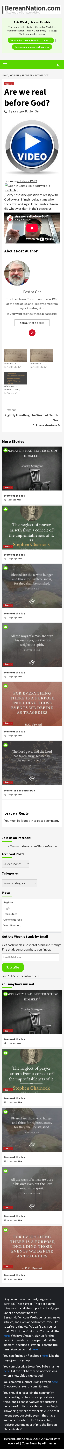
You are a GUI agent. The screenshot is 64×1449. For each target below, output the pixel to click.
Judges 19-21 (28, 181)
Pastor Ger (32, 111)
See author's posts (32, 322)
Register (8, 902)
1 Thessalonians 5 (46, 422)
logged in (27, 820)
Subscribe (12, 967)
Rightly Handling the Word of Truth (31, 412)
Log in (6, 908)
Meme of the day (14, 495)
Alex (19, 499)
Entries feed (10, 913)
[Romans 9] (41, 355)
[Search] (58, 65)
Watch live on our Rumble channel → (30, 40)
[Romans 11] (15, 355)
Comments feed (12, 919)
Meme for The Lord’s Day (19, 790)
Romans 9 (35, 363)
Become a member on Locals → (32, 46)
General (9, 84)
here (6, 1335)
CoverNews (30, 1443)
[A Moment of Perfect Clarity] (15, 378)
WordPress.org (12, 925)
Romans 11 (10, 363)
